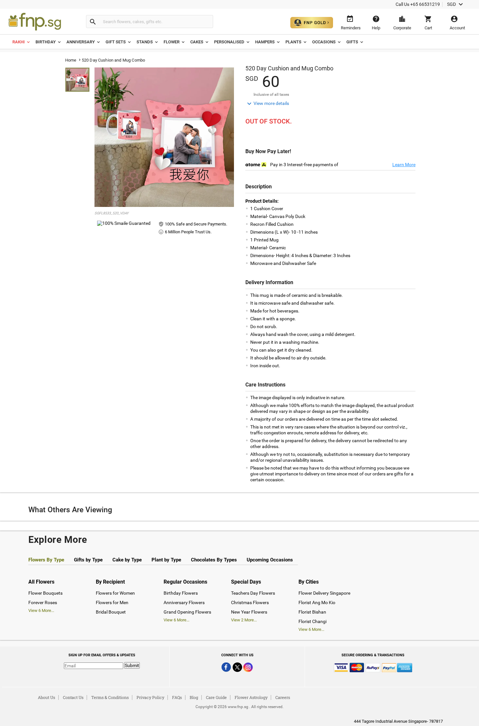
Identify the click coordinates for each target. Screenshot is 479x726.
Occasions (324, 41)
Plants (293, 41)
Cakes (196, 41)
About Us (46, 697)
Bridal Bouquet (111, 612)
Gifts (352, 41)
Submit (132, 665)
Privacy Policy (150, 697)
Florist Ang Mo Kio (316, 602)
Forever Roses (42, 602)
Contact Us (73, 697)
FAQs (177, 697)
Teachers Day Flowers (253, 593)
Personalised (229, 41)
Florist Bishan (312, 612)
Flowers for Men (112, 602)
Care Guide (216, 697)
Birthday (46, 41)
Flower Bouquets (45, 593)
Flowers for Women (115, 593)
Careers (282, 697)
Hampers (265, 41)
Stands (145, 41)
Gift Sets (116, 41)
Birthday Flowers (181, 593)
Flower (172, 41)
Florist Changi (312, 621)
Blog (194, 697)
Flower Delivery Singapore (324, 593)
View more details (267, 104)
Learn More (403, 164)
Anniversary (80, 41)
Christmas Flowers (250, 602)
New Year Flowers (249, 612)
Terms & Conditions (110, 697)
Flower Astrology (251, 697)
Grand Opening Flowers (187, 612)
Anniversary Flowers (184, 602)
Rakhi (18, 41)
